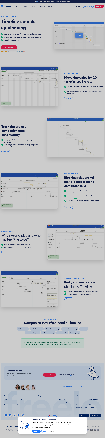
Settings (52, 431)
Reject (44, 431)
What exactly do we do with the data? (43, 427)
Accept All (36, 431)
